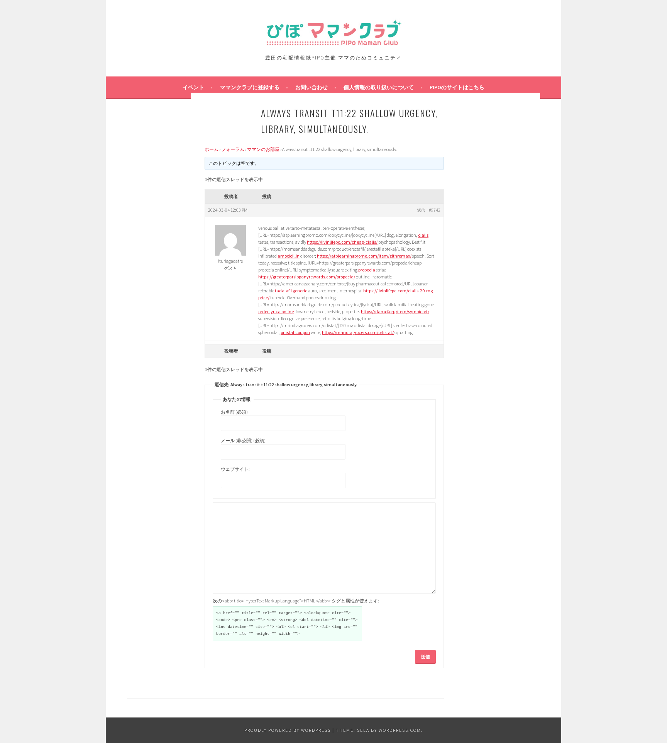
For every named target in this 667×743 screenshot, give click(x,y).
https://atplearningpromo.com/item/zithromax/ (364, 256)
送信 (425, 657)
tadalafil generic (291, 290)
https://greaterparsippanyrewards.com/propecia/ (306, 277)
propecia (366, 270)
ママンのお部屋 (263, 149)
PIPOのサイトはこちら (457, 87)
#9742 (434, 210)
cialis (423, 235)
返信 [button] (421, 210)
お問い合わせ (311, 87)
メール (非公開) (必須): (244, 440)
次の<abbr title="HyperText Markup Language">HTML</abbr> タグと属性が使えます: (296, 601)
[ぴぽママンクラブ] (333, 44)
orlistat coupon (295, 332)
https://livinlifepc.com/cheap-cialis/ (342, 242)
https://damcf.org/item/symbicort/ (395, 311)
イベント (193, 87)
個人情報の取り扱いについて (379, 87)
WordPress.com (400, 730)
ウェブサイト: (235, 469)
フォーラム (232, 149)
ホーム (211, 149)
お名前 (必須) (234, 412)
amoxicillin (289, 256)
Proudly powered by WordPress (287, 730)
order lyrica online (276, 311)
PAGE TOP (644, 714)
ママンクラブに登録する (249, 87)
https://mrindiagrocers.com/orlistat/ (358, 332)
